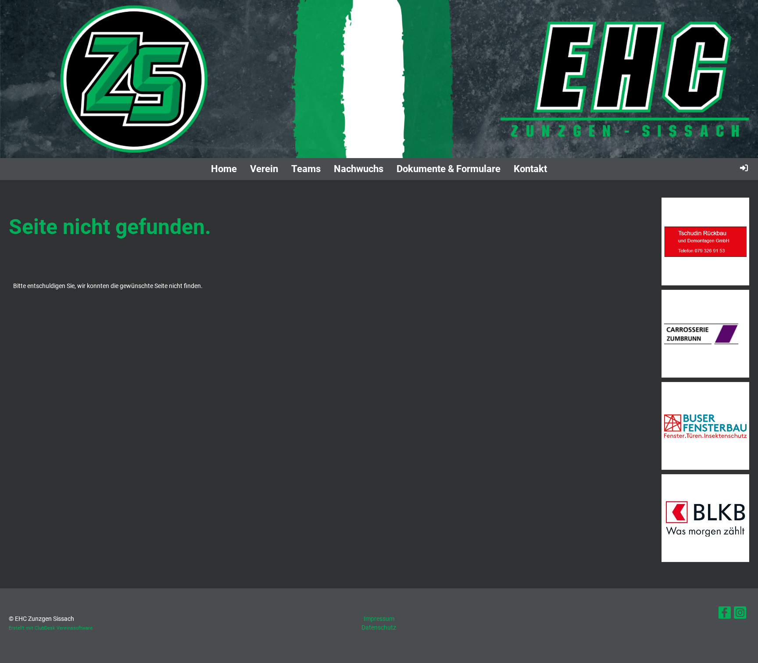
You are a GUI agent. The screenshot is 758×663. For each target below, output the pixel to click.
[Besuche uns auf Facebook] (725, 614)
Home (224, 168)
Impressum (379, 618)
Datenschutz (378, 627)
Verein (264, 168)
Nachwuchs (358, 168)
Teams (306, 168)
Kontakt (530, 168)
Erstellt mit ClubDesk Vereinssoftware (51, 628)
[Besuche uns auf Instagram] (740, 614)
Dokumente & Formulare (449, 168)
